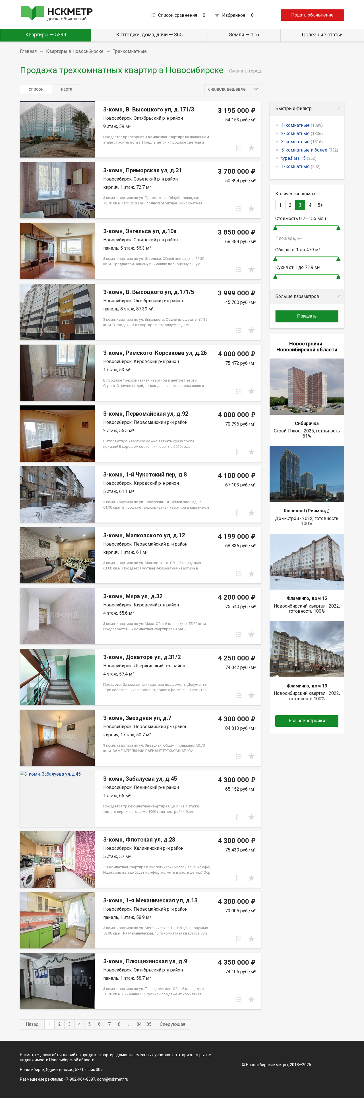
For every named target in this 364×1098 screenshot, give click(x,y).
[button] (232, 89)
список (36, 89)
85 (149, 1024)
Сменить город (245, 71)
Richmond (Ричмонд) (307, 510)
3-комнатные (302, 141)
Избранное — (238, 15)
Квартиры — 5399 (45, 35)
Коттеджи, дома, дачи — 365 (149, 35)
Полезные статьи (322, 35)
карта (66, 89)
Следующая (172, 1024)
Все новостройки (307, 720)
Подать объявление (312, 15)
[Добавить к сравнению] (239, 148)
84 (139, 1024)
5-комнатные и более (309, 150)
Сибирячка (307, 423)
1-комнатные (302, 125)
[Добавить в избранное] (251, 148)
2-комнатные (302, 133)
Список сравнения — (181, 15)
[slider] (275, 227)
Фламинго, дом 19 (307, 686)
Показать (307, 316)
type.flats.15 (299, 158)
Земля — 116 (244, 35)
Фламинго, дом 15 (307, 598)
